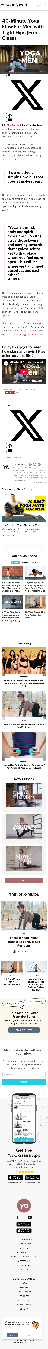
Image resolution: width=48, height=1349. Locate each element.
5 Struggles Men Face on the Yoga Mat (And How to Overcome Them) (11, 586)
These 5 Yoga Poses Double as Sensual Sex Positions (24, 724)
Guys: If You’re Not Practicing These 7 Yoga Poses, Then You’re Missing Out (35, 586)
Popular (25, 562)
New (34, 562)
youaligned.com (39, 483)
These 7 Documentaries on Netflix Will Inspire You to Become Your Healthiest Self (24, 681)
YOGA (24, 1283)
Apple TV (21, 1183)
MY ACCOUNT (24, 1244)
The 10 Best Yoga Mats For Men (21, 525)
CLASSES (24, 1270)
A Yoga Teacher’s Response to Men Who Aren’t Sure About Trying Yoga (12, 616)
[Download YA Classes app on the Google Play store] (32, 1177)
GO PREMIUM (24, 1265)
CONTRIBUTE (24, 1252)
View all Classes (24, 880)
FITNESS (24, 1287)
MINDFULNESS (24, 1292)
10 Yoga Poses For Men (31, 334)
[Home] (24, 1205)
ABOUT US (24, 1248)
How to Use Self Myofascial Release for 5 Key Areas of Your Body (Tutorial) (24, 764)
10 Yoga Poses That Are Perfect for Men (35, 615)
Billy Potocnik (14, 125)
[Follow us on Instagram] (23, 1217)
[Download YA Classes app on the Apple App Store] (15, 1177)
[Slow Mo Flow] (24, 860)
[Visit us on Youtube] (29, 1217)
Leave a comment (13, 457)
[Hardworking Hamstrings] (24, 829)
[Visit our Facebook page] (17, 1217)
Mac (26, 1183)
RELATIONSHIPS (24, 1305)
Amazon (33, 1183)
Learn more (32, 1335)
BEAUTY (24, 1309)
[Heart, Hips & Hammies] (24, 797)
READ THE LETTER (24, 1030)
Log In (38, 5)
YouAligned (20, 464)
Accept (12, 1335)
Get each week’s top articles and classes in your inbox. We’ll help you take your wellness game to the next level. (24, 1064)
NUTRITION (24, 1300)
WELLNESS (24, 1296)
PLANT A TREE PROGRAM (24, 1257)
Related (15, 562)
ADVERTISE (24, 1261)
